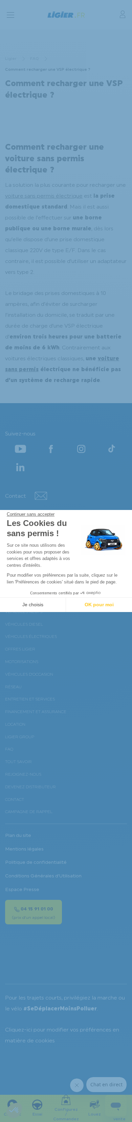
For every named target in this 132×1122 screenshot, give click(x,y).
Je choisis (32, 604)
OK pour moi (99, 604)
